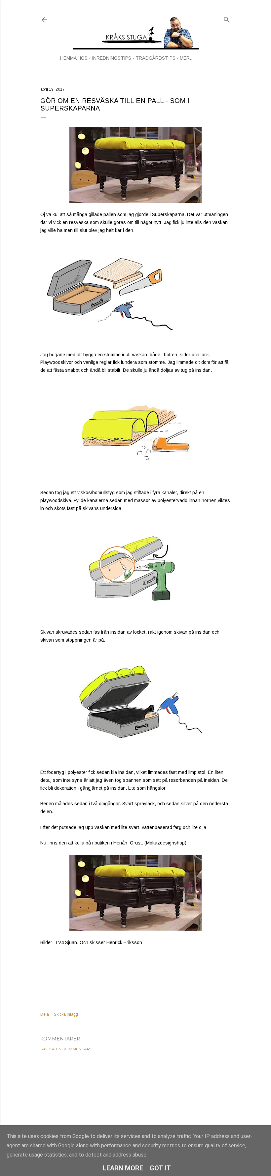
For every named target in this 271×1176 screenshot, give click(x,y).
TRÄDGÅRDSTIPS (155, 58)
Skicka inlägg (66, 1014)
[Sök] (227, 18)
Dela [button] (44, 1014)
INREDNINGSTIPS (111, 58)
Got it (160, 1168)
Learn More (123, 1168)
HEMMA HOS (74, 58)
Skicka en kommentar (65, 1048)
